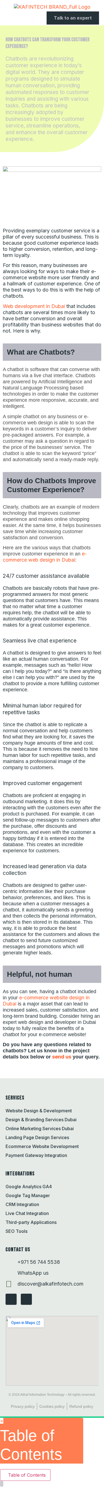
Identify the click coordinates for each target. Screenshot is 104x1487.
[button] (4, 18)
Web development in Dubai (34, 306)
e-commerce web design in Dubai (45, 557)
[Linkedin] (26, 1299)
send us (61, 1057)
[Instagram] (11, 1299)
